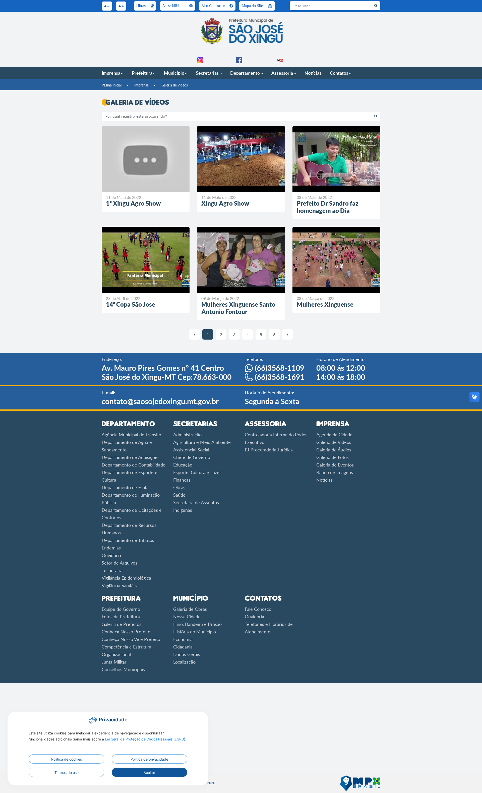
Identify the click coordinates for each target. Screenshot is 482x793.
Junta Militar (114, 662)
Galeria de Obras (190, 609)
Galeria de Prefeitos (121, 624)
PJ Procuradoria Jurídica (269, 449)
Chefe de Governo (191, 457)
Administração (187, 434)
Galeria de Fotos (332, 457)
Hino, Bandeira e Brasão (197, 624)
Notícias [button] (313, 73)
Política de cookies (66, 759)
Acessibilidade (174, 6)
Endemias (111, 547)
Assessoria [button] (282, 73)
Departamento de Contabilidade (133, 465)
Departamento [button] (245, 73)
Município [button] (174, 73)
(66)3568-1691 (279, 376)
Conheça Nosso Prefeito (126, 631)
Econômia (183, 639)
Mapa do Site (253, 6)
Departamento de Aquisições (130, 457)
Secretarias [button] (208, 73)
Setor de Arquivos (119, 563)
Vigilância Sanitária (120, 585)
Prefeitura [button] (142, 73)
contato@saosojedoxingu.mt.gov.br (160, 401)
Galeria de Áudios (333, 449)
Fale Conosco (258, 609)
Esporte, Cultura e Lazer (197, 472)
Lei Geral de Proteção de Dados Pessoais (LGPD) (145, 739)
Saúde (179, 495)
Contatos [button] (339, 73)
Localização (184, 662)
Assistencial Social (191, 449)
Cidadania (183, 646)
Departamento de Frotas (126, 487)
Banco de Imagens (334, 472)
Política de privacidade (149, 759)
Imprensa (141, 85)
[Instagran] (200, 59)
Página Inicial (112, 85)
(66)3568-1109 (279, 367)
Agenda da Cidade (334, 434)
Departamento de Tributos (128, 540)
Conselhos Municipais (123, 669)
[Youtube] (280, 59)
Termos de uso (66, 772)
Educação (182, 465)
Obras (179, 487)
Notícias (324, 480)
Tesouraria (112, 570)
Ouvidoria (111, 555)
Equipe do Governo (121, 609)
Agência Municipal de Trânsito (131, 434)
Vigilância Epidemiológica (126, 578)
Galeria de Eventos (335, 465)
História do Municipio (194, 631)
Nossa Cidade (187, 616)
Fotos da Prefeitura (121, 616)
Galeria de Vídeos (174, 85)
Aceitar (149, 772)
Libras (141, 6)
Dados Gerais (186, 654)
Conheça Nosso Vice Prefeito (131, 639)
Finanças (182, 480)
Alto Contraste (214, 6)
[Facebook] (239, 59)
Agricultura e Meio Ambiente (202, 442)
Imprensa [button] (111, 73)
